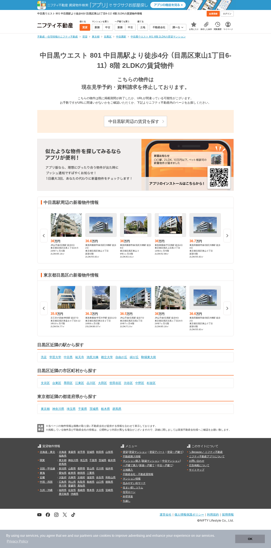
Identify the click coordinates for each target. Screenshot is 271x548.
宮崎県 (109, 490)
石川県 (100, 468)
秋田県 (100, 452)
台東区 (56, 383)
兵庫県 (72, 477)
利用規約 (213, 514)
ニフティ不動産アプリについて (207, 456)
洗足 (44, 357)
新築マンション (151, 460)
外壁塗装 (128, 496)
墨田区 (68, 383)
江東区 (79, 383)
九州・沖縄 (46, 490)
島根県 (90, 481)
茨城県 (94, 408)
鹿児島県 (64, 493)
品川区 (91, 383)
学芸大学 (55, 357)
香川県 (62, 485)
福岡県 (62, 490)
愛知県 (62, 473)
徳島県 (109, 481)
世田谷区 (115, 383)
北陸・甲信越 (47, 468)
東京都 (45, 408)
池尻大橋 (92, 357)
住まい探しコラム (133, 487)
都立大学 (107, 357)
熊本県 (90, 490)
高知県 (81, 485)
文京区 (45, 383)
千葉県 (82, 408)
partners (86, 535)
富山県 (90, 468)
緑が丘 (134, 357)
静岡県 (81, 473)
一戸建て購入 (130, 465)
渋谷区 (128, 383)
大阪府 (62, 477)
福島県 (62, 455)
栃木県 (105, 408)
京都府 (81, 477)
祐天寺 (79, 357)
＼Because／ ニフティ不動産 (206, 452)
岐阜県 (72, 473)
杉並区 (151, 383)
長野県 (81, 468)
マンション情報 (132, 478)
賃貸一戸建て (175, 452)
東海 (42, 473)
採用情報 (228, 514)
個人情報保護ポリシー (189, 514)
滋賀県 (90, 477)
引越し (126, 500)
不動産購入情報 (132, 456)
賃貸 (125, 452)
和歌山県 (110, 477)
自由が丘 (121, 357)
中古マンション (171, 460)
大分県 (100, 490)
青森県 (72, 452)
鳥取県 (81, 481)
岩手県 (81, 452)
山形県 (109, 452)
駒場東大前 (148, 357)
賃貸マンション (138, 452)
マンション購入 (132, 460)
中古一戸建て (164, 465)
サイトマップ (196, 469)
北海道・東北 (47, 452)
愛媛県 (72, 485)
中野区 (139, 383)
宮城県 (90, 452)
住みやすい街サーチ (134, 483)
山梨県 (72, 468)
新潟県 (62, 468)
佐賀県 (72, 490)
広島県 (62, 481)
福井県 (109, 468)
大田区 (102, 383)
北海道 (62, 452)
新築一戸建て (147, 465)
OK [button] (250, 539)
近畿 (42, 477)
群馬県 (116, 408)
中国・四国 (46, 481)
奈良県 (100, 477)
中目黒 (68, 357)
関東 (42, 460)
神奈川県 (58, 408)
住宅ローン (129, 492)
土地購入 (128, 469)
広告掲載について (199, 465)
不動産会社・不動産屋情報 (138, 474)
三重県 (90, 473)
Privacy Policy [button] (17, 541)
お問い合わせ (196, 460)
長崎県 (81, 490)
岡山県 (72, 481)
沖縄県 (74, 493)
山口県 (100, 481)
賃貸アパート (157, 452)
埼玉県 (71, 408)
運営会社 (165, 514)
